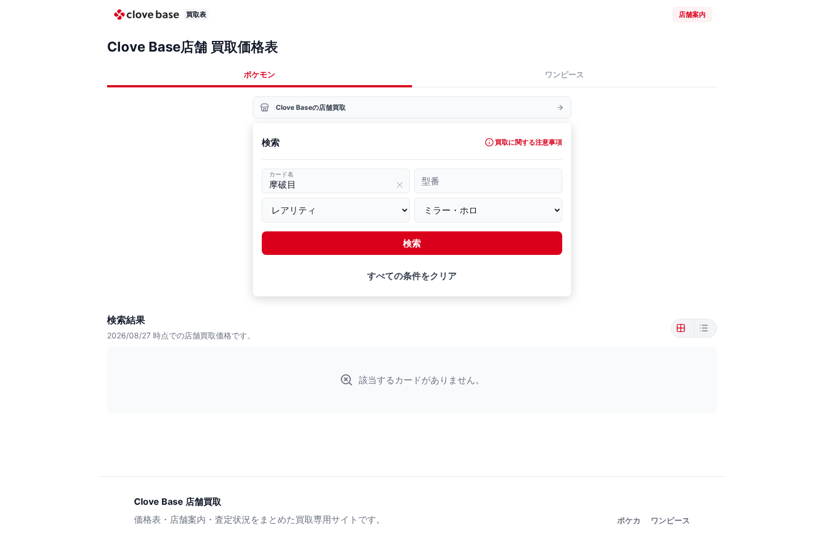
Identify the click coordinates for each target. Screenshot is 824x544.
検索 (412, 243)
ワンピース (564, 74)
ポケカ (629, 520)
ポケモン (259, 74)
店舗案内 (692, 14)
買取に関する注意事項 (528, 142)
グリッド (682, 328)
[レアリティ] (336, 210)
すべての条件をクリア (412, 275)
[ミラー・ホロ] (488, 210)
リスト (703, 328)
